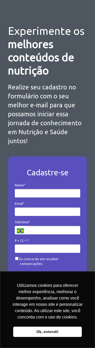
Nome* (20, 185)
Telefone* (22, 222)
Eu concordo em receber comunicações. (38, 261)
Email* (20, 203)
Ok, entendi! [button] (47, 332)
